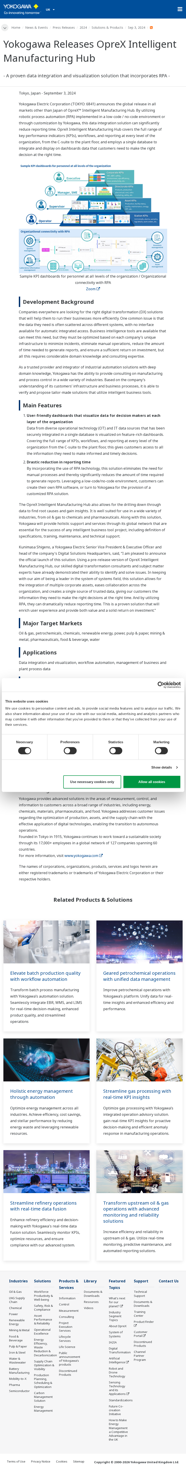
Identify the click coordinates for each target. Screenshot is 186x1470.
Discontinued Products (68, 1373)
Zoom (90, 288)
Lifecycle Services (65, 1339)
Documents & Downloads (93, 1294)
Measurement (68, 1311)
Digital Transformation (120, 1350)
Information (67, 1298)
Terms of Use (16, 1461)
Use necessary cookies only (92, 782)
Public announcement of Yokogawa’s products (69, 1358)
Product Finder (144, 1322)
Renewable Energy (17, 1322)
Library (90, 1281)
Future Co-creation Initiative (116, 1410)
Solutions (42, 1281)
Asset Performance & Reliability (43, 1319)
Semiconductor (19, 1391)
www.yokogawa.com (81, 855)
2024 (83, 27)
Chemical (15, 1308)
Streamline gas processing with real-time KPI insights (137, 1094)
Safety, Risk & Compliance (43, 1308)
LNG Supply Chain (17, 1300)
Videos (88, 1308)
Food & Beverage (16, 1338)
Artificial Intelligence (117, 1360)
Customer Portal (140, 1334)
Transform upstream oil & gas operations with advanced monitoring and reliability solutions (136, 1212)
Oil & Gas (15, 1292)
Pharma (14, 1385)
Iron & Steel (17, 1352)
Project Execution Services (65, 1327)
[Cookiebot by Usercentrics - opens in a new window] (161, 684)
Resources (91, 1302)
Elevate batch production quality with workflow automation (45, 976)
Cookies (61, 1461)
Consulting (66, 1317)
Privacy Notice (40, 1461)
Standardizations (121, 1400)
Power (13, 1314)
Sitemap (78, 1461)
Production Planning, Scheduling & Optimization (43, 1381)
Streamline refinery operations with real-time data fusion (43, 1206)
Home (15, 27)
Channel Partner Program (140, 1355)
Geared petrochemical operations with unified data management (139, 976)
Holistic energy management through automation (41, 1094)
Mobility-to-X (18, 1379)
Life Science (67, 1347)
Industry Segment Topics (115, 1316)
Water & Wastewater (17, 1360)
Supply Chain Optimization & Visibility (44, 1365)
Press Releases (64, 27)
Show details (161, 767)
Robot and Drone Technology (117, 1372)
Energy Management (43, 1409)
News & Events (36, 27)
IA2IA (113, 1342)
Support (141, 1281)
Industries (18, 1281)
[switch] (70, 750)
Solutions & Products (107, 27)
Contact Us (169, 1281)
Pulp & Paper (18, 1346)
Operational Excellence (42, 1332)
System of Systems (116, 1334)
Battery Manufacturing (19, 1371)
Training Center (139, 1314)
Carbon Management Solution (43, 1397)
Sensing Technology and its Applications (117, 1388)
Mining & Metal (19, 1330)
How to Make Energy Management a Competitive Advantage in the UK (118, 1430)
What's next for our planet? (117, 1302)
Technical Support (140, 1294)
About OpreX (118, 1326)
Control (64, 1304)
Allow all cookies (151, 782)
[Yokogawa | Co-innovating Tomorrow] (22, 9)
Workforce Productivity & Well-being (43, 1295)
